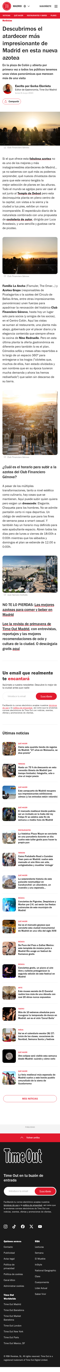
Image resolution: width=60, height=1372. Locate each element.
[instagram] (5, 1226)
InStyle (38, 1265)
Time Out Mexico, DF (14, 1343)
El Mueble (40, 1259)
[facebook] (23, 1226)
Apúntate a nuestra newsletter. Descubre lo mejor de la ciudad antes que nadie (29, 686)
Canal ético (9, 1280)
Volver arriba (33, 1138)
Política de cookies (13, 1274)
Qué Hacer (18, 16)
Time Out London (13, 1326)
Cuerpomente (42, 1282)
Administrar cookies (14, 1286)
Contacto (8, 1247)
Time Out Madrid (12, 1304)
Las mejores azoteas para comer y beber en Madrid (28, 610)
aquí (16, 649)
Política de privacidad (9, 1267)
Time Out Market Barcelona (12, 1318)
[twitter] (31, 1226)
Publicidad (9, 1253)
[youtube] (40, 1226)
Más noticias (30, 1099)
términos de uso (11, 1206)
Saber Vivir (40, 1294)
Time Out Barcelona (14, 1310)
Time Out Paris (11, 1338)
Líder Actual (41, 1288)
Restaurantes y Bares (37, 16)
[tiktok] (14, 1226)
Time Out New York (13, 1332)
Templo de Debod (29, 193)
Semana (39, 1253)
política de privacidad (22, 708)
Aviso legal (9, 1259)
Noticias (6, 16)
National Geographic (45, 1271)
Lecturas (39, 1247)
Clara (37, 1276)
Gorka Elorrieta (40, 86)
